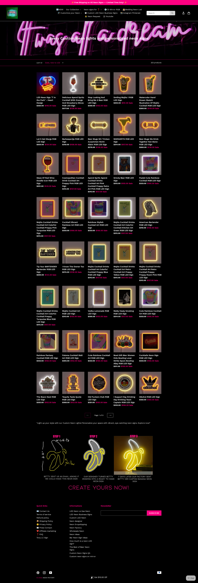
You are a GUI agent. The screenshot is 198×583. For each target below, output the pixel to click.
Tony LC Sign (42, 538)
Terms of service (44, 514)
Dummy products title (19, 2)
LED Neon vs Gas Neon (80, 511)
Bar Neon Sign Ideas (78, 538)
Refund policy (43, 518)
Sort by (39, 63)
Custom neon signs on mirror (83, 556)
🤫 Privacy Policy (44, 524)
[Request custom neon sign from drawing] (99, 492)
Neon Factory (76, 528)
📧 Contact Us (43, 511)
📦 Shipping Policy (45, 521)
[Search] (172, 13)
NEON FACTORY (48, 578)
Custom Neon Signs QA (80, 553)
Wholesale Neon (77, 531)
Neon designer (76, 521)
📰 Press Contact (44, 528)
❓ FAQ (40, 534)
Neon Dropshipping (78, 524)
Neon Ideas (75, 534)
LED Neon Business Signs (81, 514)
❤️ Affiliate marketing (46, 531)
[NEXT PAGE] (110, 415)
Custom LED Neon (78, 518)
